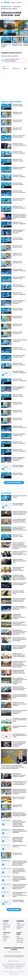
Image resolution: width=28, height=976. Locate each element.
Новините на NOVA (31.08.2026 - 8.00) (17, 120)
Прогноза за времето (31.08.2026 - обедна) (18, 504)
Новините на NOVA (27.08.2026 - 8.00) (17, 325)
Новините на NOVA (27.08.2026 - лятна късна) (18, 191)
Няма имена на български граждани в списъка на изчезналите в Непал (18, 600)
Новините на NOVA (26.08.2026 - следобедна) (19, 380)
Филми (4, 940)
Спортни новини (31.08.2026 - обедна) (19, 496)
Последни (5, 923)
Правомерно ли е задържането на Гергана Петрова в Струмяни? (18, 775)
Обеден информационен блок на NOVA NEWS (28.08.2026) (18, 231)
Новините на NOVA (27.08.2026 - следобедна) (18, 293)
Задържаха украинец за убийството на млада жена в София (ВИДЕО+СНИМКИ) (19, 814)
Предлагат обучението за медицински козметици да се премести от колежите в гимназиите (19, 791)
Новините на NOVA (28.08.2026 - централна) (18, 207)
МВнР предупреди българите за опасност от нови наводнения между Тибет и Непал (19, 632)
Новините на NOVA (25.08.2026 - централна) (18, 442)
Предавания (6, 936)
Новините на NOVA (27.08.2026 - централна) (18, 285)
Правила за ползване (19, 966)
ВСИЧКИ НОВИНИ (14, 909)
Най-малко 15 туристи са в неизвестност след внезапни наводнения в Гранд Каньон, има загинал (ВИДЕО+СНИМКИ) (19, 664)
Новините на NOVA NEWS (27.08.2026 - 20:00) (18, 278)
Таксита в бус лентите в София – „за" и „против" (18, 798)
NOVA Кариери (20, 940)
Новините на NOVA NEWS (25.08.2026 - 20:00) (18, 434)
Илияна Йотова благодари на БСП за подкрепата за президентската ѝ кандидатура (19, 744)
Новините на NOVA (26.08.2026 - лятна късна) (19, 348)
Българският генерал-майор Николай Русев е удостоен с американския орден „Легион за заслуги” (19, 577)
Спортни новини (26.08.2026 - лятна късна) (19, 340)
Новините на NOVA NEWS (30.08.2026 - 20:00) (18, 136)
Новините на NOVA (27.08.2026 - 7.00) (17, 332)
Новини (13, 2)
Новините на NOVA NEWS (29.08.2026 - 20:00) (18, 168)
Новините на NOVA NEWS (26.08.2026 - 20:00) (18, 356)
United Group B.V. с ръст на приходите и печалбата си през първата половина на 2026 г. (19, 216)
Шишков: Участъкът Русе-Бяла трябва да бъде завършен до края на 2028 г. (19, 528)
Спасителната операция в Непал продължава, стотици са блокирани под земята (19, 894)
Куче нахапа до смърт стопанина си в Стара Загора (18, 592)
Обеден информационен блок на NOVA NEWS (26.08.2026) (18, 388)
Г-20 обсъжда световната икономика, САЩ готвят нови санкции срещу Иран (19, 521)
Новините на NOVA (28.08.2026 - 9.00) (17, 246)
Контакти (17, 965)
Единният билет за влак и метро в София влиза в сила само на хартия (19, 639)
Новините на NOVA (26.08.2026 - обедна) (17, 395)
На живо (18, 2)
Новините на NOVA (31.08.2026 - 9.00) (17, 113)
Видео (4, 928)
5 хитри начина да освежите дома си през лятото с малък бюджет (18, 655)
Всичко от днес (6, 925)
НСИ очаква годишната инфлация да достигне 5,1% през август (19, 608)
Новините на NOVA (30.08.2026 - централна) (18, 152)
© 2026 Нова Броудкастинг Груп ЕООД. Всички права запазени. (14, 971)
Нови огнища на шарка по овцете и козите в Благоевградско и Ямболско (19, 624)
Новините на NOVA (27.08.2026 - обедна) (17, 309)
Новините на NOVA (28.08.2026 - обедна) (17, 238)
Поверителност (6, 966)
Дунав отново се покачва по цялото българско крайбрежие (19, 712)
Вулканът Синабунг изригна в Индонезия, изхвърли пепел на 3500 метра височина (19, 513)
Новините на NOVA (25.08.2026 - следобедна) (19, 450)
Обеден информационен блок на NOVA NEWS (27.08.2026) (18, 302)
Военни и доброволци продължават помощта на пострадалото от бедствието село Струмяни (19, 680)
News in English (20, 942)
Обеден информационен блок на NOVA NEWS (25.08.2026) (18, 459)
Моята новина (6, 927)
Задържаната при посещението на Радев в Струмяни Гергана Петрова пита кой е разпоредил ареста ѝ (18, 823)
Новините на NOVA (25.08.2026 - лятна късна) (19, 427)
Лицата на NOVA (20, 925)
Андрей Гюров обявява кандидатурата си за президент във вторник (18, 672)
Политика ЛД (13, 966)
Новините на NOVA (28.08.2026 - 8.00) (17, 254)
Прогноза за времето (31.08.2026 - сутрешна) (18, 901)
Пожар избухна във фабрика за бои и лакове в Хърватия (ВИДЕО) (19, 696)
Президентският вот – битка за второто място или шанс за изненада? (19, 688)
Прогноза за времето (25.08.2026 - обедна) (18, 466)
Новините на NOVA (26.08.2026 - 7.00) (17, 419)
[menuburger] (2, 2)
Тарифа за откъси (5, 965)
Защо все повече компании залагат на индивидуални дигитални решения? (19, 647)
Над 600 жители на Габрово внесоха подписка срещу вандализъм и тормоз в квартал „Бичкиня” (19, 886)
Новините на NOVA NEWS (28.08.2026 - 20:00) (18, 199)
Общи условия (22, 965)
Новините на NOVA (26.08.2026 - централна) (18, 364)
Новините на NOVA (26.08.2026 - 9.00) (17, 403)
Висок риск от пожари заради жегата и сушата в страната (19, 704)
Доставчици (12, 965)
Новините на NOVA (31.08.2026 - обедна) (17, 105)
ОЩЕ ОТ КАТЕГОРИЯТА (14, 482)
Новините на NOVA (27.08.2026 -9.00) (17, 317)
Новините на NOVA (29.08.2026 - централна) (18, 176)
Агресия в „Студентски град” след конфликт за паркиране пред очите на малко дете (19, 870)
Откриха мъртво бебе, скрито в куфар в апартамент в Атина (18, 569)
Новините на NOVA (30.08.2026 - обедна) (17, 160)
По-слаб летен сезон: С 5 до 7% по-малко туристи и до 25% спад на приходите (19, 783)
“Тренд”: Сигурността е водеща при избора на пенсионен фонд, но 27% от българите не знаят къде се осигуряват (19, 545)
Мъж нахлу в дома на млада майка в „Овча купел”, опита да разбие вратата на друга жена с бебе (19, 863)
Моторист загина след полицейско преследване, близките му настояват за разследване (19, 878)
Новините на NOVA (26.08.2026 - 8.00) (17, 411)
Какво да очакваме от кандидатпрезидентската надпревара (19, 831)
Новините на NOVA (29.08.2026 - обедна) (17, 183)
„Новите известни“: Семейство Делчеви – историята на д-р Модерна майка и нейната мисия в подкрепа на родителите (12, 767)
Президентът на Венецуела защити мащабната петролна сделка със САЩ (19, 553)
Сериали (5, 938)
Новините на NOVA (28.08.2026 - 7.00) (17, 262)
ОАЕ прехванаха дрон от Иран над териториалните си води (19, 735)
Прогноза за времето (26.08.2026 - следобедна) (19, 372)
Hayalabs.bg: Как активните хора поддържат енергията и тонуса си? (18, 616)
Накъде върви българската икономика (19, 727)
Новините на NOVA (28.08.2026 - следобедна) (19, 223)
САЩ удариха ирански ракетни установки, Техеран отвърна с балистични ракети (18, 839)
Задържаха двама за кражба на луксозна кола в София (19, 561)
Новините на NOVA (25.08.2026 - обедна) (17, 474)
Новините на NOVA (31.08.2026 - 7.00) (17, 128)
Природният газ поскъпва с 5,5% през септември (19, 583)
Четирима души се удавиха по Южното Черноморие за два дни (19, 720)
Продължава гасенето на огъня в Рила (19, 846)
